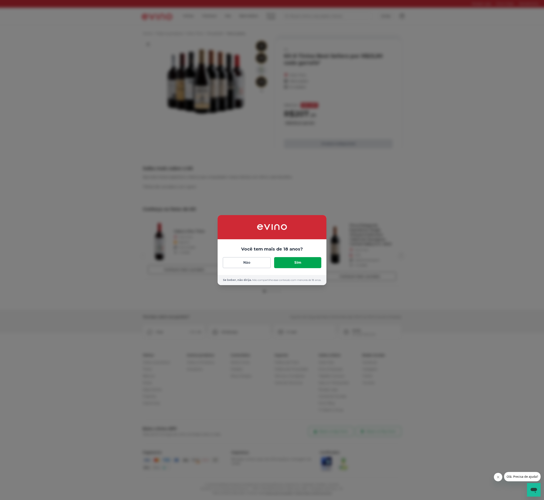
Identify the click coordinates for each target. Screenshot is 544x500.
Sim (297, 263)
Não (246, 263)
